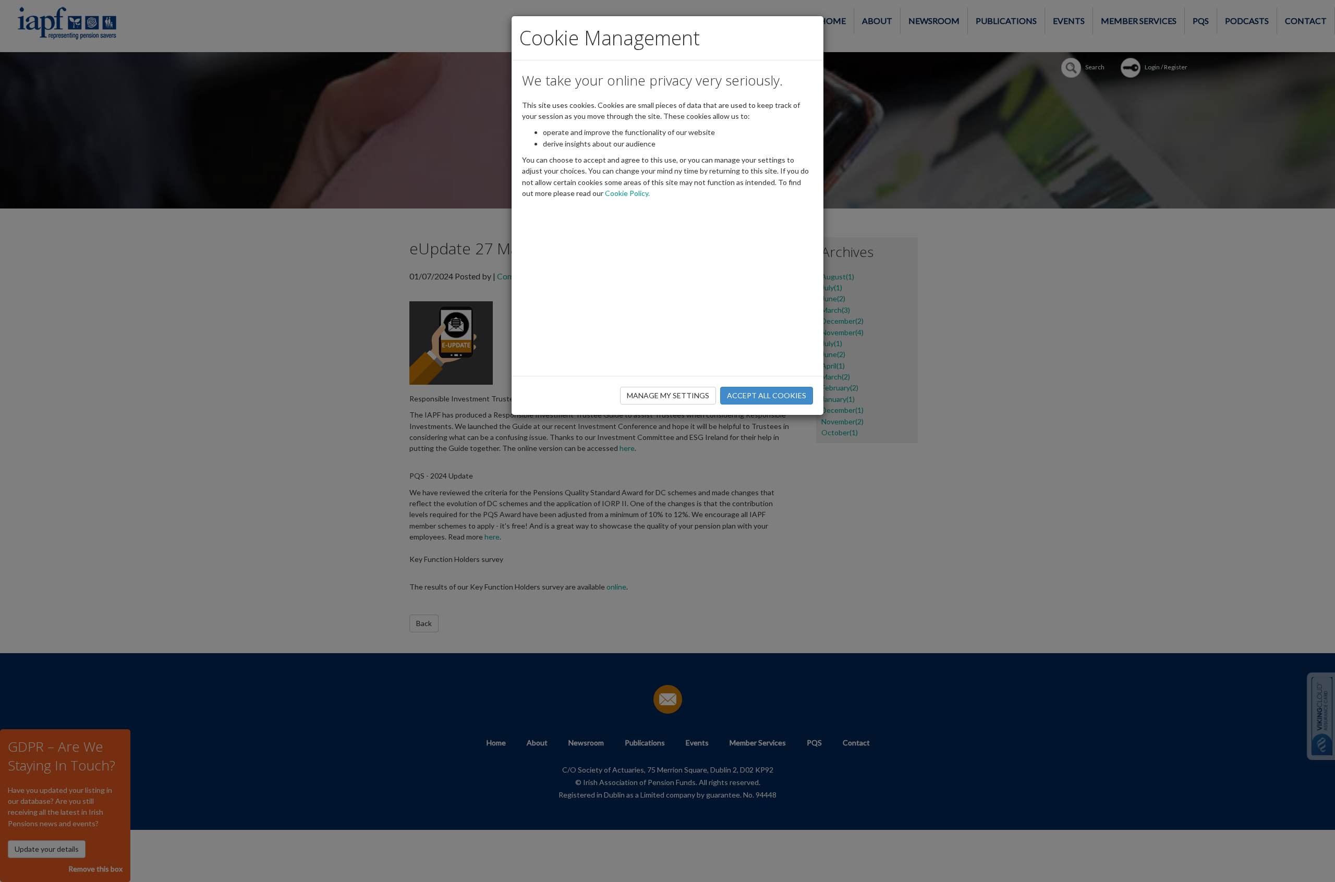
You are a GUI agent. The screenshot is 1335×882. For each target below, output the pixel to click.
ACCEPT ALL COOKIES (766, 395)
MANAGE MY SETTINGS (668, 395)
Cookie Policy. (627, 193)
